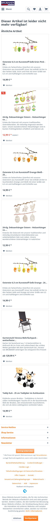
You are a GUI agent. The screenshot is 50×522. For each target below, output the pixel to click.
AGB (25, 483)
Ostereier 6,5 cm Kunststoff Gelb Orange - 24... (25, 282)
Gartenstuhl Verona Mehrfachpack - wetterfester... (20, 339)
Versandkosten (41, 455)
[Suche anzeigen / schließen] (28, 9)
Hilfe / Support (20, 475)
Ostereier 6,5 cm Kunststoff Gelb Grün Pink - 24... (24, 63)
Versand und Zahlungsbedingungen (17, 479)
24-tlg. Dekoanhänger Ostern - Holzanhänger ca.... (24, 118)
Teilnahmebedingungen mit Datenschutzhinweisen (24, 471)
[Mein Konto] (40, 9)
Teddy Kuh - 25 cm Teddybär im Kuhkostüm (23, 393)
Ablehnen (17, 518)
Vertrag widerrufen (25, 451)
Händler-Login (24, 467)
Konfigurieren (31, 518)
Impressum (34, 483)
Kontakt (31, 475)
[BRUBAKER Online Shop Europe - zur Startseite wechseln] (8, 3)
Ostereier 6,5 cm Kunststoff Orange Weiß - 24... (23, 173)
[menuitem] (6, 9)
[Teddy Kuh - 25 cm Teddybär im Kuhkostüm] (25, 377)
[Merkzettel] (34, 9)
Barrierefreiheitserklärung (15, 463)
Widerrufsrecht (38, 479)
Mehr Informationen (34, 511)
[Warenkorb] (46, 9)
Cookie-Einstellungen (34, 463)
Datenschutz (16, 483)
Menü (9, 9)
